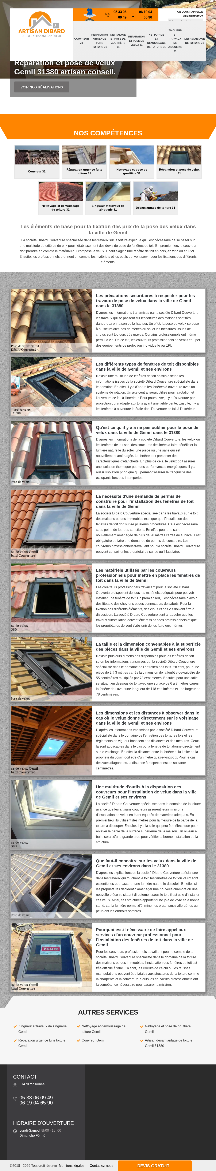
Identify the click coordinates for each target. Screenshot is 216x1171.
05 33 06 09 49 (120, 14)
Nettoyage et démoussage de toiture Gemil (104, 1028)
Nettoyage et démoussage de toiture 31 (156, 41)
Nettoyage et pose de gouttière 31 (118, 41)
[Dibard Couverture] (41, 24)
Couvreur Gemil (93, 1040)
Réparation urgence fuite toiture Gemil (41, 1043)
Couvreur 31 (81, 40)
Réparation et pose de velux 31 (136, 40)
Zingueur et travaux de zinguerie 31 (175, 41)
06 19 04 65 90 (145, 14)
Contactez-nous (101, 1165)
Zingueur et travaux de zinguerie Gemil (42, 1028)
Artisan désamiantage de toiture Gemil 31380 (168, 1043)
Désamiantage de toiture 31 (194, 40)
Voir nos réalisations (41, 87)
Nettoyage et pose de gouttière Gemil (168, 1028)
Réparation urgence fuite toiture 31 (99, 41)
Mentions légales (71, 1165)
